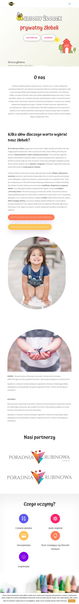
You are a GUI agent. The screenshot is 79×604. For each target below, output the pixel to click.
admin (21, 65)
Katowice (31, 38)
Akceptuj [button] (71, 601)
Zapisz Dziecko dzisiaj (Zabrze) (30, 227)
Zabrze (48, 38)
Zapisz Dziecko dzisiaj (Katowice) (31, 217)
